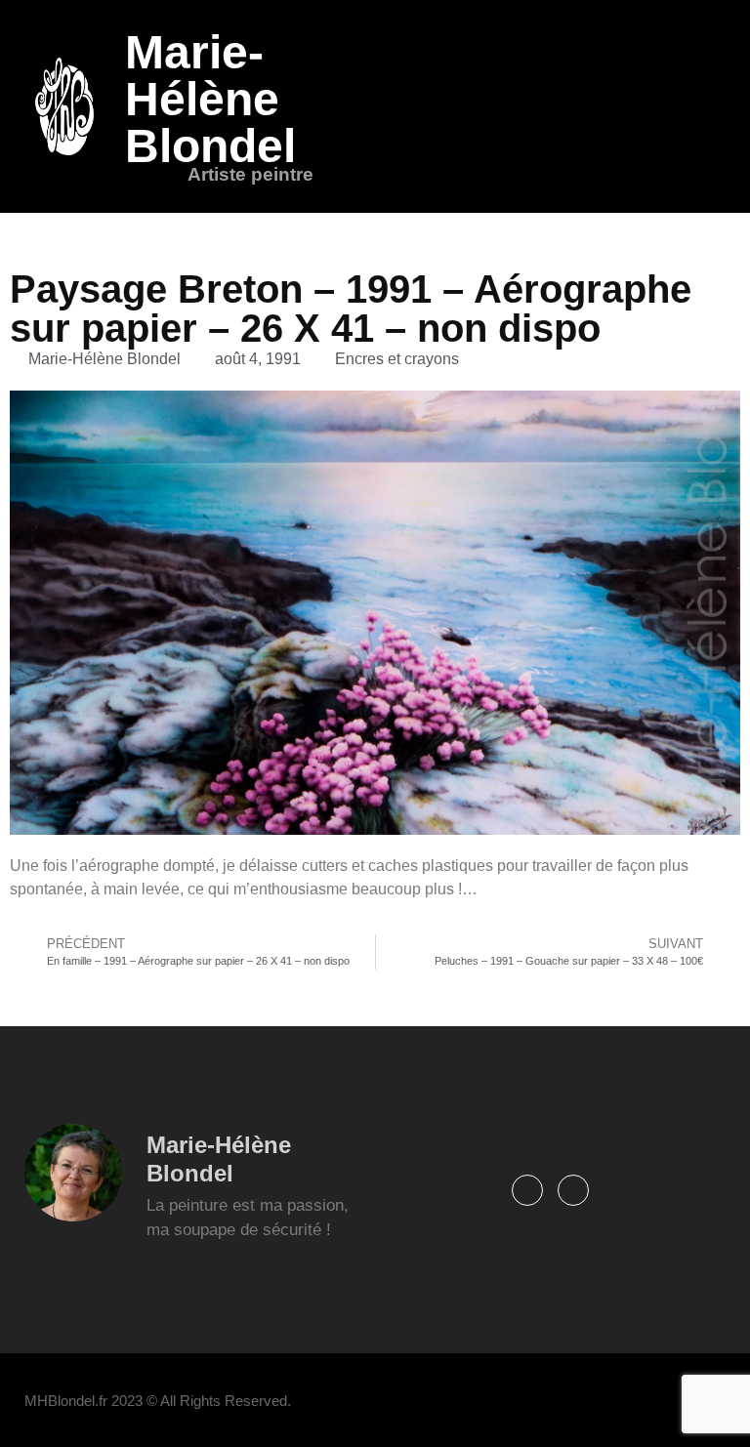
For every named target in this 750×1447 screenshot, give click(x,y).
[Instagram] (573, 1190)
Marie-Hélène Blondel (210, 99)
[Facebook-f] (527, 1190)
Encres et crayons (397, 359)
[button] (713, 106)
